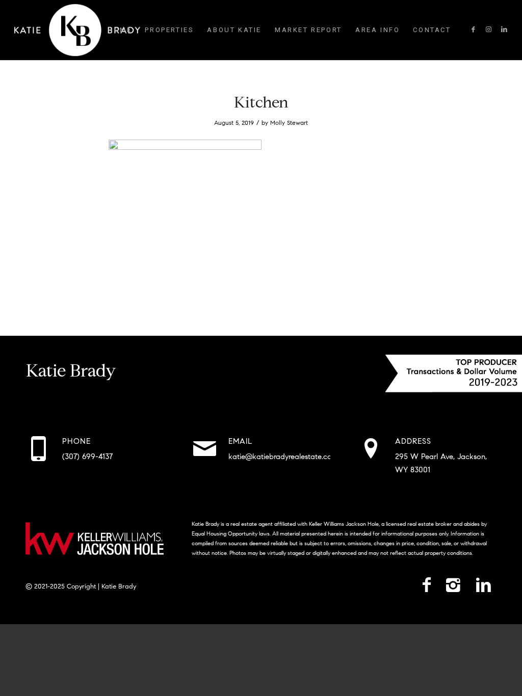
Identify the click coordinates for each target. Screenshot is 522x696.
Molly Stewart (289, 122)
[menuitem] (119, 30)
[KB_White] (77, 30)
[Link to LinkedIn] (504, 29)
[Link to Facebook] (473, 29)
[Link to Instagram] (489, 29)
